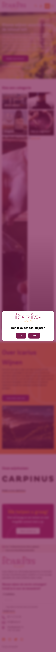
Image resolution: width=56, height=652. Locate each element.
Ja (21, 335)
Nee (34, 335)
